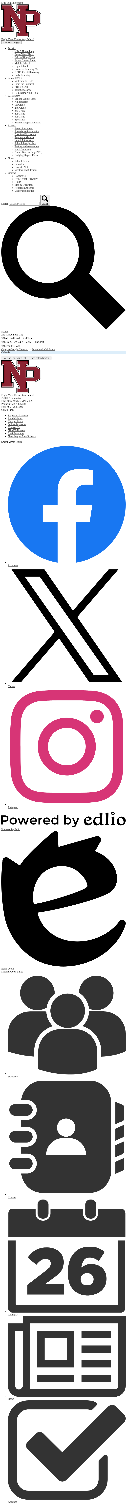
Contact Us (20, 175)
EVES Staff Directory (26, 178)
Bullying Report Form (26, 155)
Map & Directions (24, 184)
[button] (12, 48)
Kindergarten (21, 101)
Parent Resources (24, 128)
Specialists (20, 119)
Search (4, 203)
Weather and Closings (26, 170)
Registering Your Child (27, 92)
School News (22, 161)
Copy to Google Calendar (14, 349)
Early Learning (22, 75)
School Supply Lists (25, 98)
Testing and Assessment (27, 146)
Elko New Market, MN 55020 (17, 399)
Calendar (19, 164)
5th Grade (20, 116)
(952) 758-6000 (17, 404)
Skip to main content (12, 2)
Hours (18, 181)
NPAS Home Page (24, 51)
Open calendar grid (39, 358)
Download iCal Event (43, 349)
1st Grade (20, 104)
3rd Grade (20, 110)
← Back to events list (14, 358)
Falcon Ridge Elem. (25, 57)
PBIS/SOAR (21, 87)
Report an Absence (24, 137)
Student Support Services (28, 122)
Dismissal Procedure (25, 134)
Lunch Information (24, 140)
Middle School (22, 63)
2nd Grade (20, 107)
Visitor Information (24, 190)
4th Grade (20, 113)
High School (21, 66)
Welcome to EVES (24, 81)
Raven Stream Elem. (25, 60)
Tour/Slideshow (23, 89)
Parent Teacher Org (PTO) (28, 152)
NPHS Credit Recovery (27, 72)
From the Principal (24, 84)
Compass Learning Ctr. (27, 69)
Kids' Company (23, 149)
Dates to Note (22, 167)
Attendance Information (27, 131)
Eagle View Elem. (24, 54)
